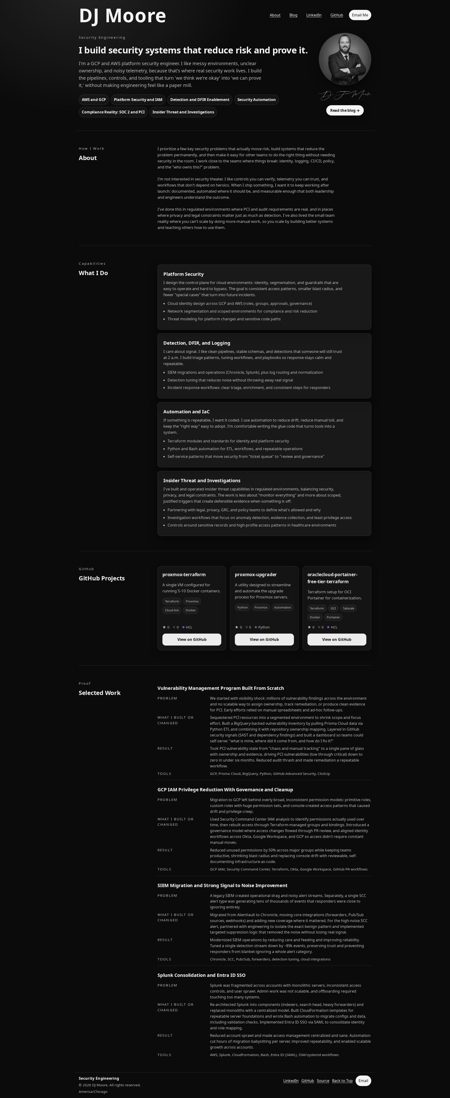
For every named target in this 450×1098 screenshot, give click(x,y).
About (275, 15)
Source (323, 1080)
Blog (293, 15)
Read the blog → (345, 110)
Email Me (360, 15)
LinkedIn (314, 15)
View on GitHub (191, 639)
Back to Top (342, 1080)
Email (363, 1080)
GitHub (336, 15)
